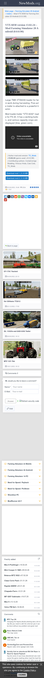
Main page (9, 11)
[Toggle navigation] (5, 3)
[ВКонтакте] (29, 196)
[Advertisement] (22, 223)
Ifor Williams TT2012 (12, 301)
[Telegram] (5, 196)
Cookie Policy (29, 670)
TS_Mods (32, 155)
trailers (9, 13)
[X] (8, 196)
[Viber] (22, 196)
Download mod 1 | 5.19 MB (17, 173)
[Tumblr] (12, 196)
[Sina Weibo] (5, 199)
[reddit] (15, 196)
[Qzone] (36, 196)
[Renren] (32, 196)
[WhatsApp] (19, 196)
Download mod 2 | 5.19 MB (17, 178)
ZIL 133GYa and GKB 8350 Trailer (17, 331)
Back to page (12, 246)
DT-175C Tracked (11, 271)
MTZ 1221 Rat (9, 361)
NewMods (29, 3)
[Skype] (26, 196)
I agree (22, 675)
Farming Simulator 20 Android (27, 11)
